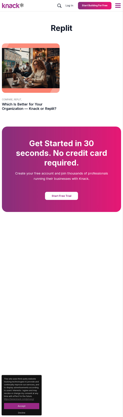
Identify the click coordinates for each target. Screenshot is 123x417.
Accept (21, 406)
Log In (69, 5)
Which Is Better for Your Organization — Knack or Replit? (29, 106)
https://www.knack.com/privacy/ (19, 399)
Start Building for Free (94, 5)
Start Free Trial (61, 195)
